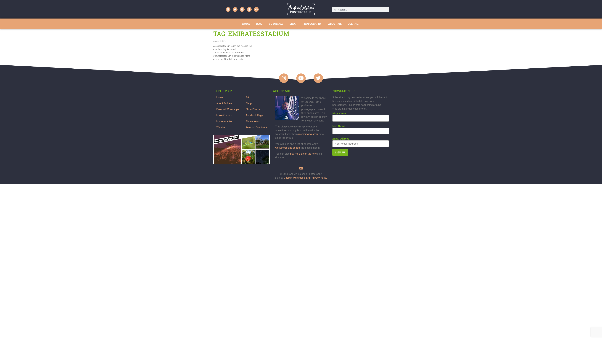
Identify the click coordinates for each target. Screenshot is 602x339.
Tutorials (276, 23)
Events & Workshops (227, 109)
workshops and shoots (287, 147)
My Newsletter (224, 121)
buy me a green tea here (303, 153)
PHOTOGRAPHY (312, 23)
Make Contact (224, 115)
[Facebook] (242, 9)
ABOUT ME (335, 23)
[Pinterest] (249, 9)
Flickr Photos (253, 109)
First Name (339, 113)
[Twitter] (235, 9)
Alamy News (253, 121)
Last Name (338, 126)
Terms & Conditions (256, 127)
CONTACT (354, 23)
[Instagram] (228, 9)
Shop (249, 103)
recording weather (308, 134)
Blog (259, 23)
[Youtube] (256, 9)
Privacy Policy (319, 177)
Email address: (341, 138)
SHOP (293, 23)
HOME (246, 23)
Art (247, 97)
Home (219, 97)
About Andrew (224, 103)
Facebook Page (254, 115)
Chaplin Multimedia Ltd (297, 177)
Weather (220, 127)
